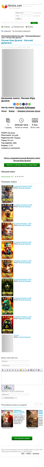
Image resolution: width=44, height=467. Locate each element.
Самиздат (7, 31)
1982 (15, 143)
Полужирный (2, 370)
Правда (17, 138)
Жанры (30, 27)
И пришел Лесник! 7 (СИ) (22, 223)
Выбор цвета (28, 370)
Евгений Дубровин (25, 107)
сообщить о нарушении (10, 148)
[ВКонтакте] (14, 104)
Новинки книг (18, 27)
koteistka (16, 415)
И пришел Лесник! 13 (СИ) (23, 205)
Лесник (16, 335)
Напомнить (36, 16)
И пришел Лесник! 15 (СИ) (23, 186)
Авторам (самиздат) (22, 31)
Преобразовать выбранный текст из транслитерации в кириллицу (36, 370)
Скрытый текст (31, 370)
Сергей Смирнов (24, 337)
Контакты (36, 453)
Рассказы (11, 133)
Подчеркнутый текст (7, 370)
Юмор (12, 111)
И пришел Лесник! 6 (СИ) (22, 242)
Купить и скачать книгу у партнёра (22, 165)
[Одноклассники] (17, 104)
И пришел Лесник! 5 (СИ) (22, 261)
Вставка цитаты (33, 370)
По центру (15, 370)
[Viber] (26, 104)
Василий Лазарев (25, 188)
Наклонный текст (5, 370)
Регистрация (37, 13)
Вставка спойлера (38, 370)
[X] (23, 104)
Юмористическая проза (29, 111)
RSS (22, 453)
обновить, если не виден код (12, 391)
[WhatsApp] (29, 104)
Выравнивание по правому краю (18, 370)
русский (15, 135)
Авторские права (22, 438)
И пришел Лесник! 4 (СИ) (22, 279)
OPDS (28, 453)
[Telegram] (20, 104)
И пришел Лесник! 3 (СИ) (22, 298)
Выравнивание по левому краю (13, 370)
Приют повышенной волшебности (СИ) (19, 412)
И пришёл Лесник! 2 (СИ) (22, 317)
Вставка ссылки (23, 370)
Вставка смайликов (21, 370)
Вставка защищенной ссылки (26, 370)
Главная (6, 27)
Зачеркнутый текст (10, 370)
